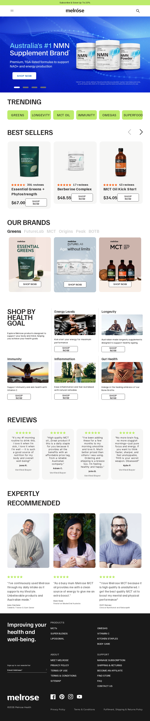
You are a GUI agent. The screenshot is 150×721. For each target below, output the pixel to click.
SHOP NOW (24, 75)
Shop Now (113, 349)
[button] (12, 10)
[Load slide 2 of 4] (25, 87)
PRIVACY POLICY (60, 665)
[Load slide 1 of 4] (16, 87)
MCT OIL (63, 115)
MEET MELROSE (60, 660)
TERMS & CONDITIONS (63, 675)
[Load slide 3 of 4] (34, 87)
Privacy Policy (58, 709)
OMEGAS (109, 115)
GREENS (17, 115)
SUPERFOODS (133, 115)
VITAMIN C (103, 633)
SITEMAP (56, 680)
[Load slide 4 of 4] (43, 87)
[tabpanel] (30, 264)
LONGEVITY (41, 115)
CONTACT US (104, 685)
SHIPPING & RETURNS (109, 665)
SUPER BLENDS (59, 633)
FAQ (99, 680)
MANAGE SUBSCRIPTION (111, 660)
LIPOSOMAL (57, 638)
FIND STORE (104, 675)
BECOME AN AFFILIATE (110, 670)
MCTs (54, 628)
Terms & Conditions (84, 709)
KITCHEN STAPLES (107, 638)
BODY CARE (103, 643)
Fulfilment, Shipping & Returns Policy (123, 709)
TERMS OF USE (59, 670)
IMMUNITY (86, 115)
